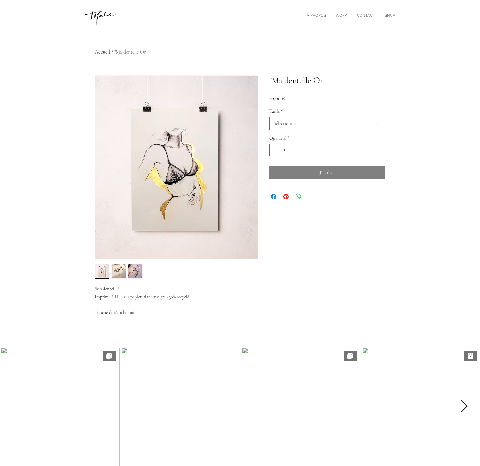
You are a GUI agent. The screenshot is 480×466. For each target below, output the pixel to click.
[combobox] (327, 123)
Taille (276, 111)
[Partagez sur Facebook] (274, 197)
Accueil (102, 52)
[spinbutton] (284, 150)
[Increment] (294, 150)
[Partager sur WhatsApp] (298, 197)
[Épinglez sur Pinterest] (286, 197)
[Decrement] (274, 150)
